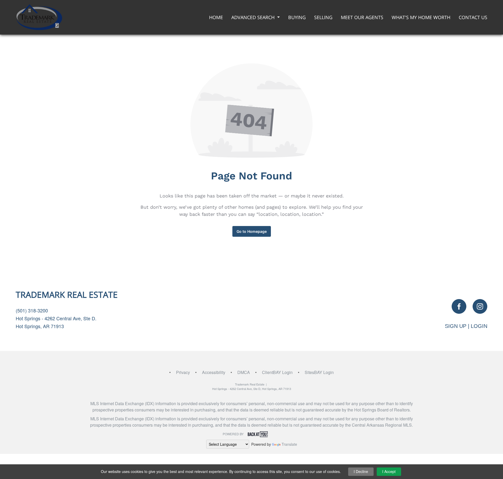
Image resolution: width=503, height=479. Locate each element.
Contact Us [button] (473, 17)
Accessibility (213, 372)
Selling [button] (323, 17)
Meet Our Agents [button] (362, 17)
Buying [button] (297, 17)
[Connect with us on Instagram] (480, 306)
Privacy (183, 372)
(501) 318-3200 (32, 310)
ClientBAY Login (277, 372)
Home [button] (216, 17)
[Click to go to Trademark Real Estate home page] (39, 17)
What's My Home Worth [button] (421, 17)
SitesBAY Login (319, 372)
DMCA (243, 372)
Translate (289, 444)
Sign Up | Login (466, 326)
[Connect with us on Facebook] (459, 306)
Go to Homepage (252, 231)
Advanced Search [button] (253, 17)
